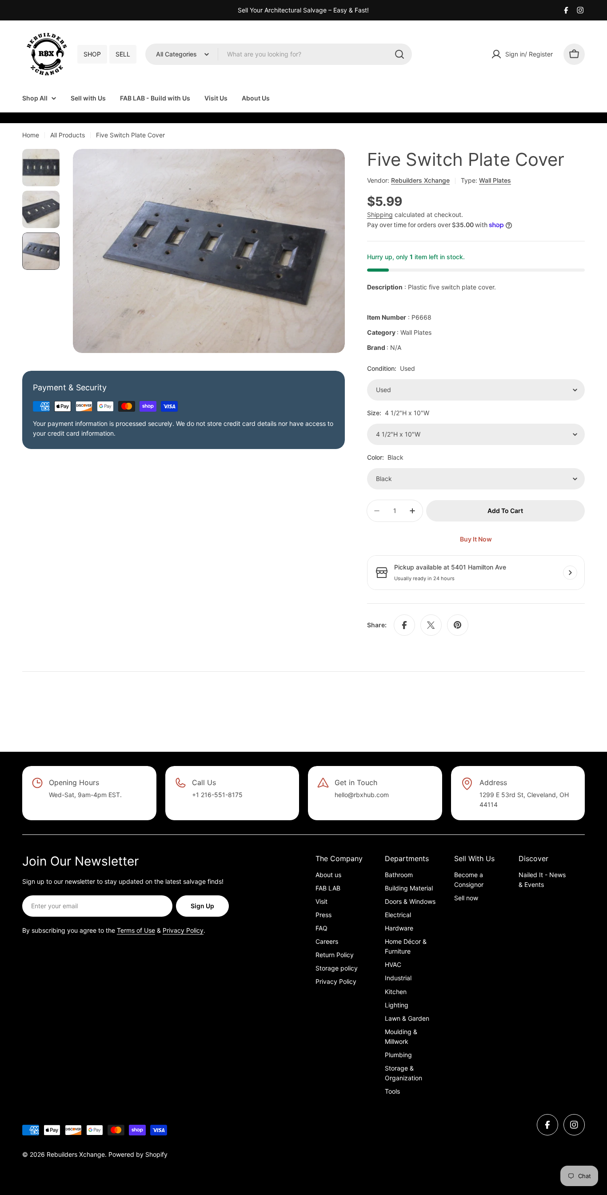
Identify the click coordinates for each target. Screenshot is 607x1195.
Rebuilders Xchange (420, 180)
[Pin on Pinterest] (457, 625)
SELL (123, 54)
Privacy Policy (183, 930)
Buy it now (476, 539)
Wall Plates (495, 180)
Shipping (380, 214)
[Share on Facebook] (404, 625)
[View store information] (570, 572)
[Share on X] (431, 625)
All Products (67, 135)
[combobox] (278, 54)
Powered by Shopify (138, 1154)
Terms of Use (136, 930)
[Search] (399, 54)
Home (30, 135)
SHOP (92, 54)
